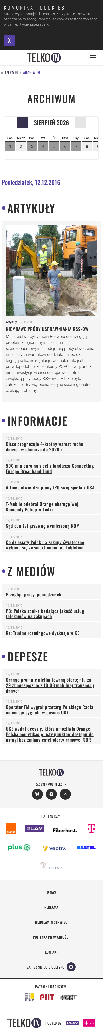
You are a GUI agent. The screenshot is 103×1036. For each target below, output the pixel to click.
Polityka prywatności (51, 937)
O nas (51, 892)
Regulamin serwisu (51, 922)
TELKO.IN (11, 73)
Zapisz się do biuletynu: (46, 967)
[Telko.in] (44, 58)
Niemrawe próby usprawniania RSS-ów (47, 329)
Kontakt (51, 952)
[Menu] (93, 57)
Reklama (51, 907)
